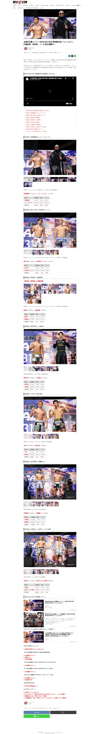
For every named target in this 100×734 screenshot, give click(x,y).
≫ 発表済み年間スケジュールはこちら (34, 649)
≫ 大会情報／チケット (30, 655)
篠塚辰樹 (37, 310)
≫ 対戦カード (27, 657)
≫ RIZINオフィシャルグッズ (31, 692)
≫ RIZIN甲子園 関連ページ (31, 686)
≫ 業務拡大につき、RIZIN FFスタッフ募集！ (36, 696)
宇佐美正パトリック (42, 261)
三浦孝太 (39, 377)
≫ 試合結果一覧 (28, 679)
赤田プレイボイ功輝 (42, 580)
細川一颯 (26, 261)
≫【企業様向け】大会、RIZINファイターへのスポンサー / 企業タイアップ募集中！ (45, 698)
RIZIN (30, 49)
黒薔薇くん (39, 513)
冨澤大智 (26, 377)
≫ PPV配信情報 (28, 659)
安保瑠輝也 (27, 193)
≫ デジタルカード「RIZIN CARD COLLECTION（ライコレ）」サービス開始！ (45, 694)
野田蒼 (25, 310)
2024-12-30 (31, 47)
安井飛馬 (26, 513)
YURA (25, 445)
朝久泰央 (37, 445)
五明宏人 (26, 580)
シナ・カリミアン (42, 193)
